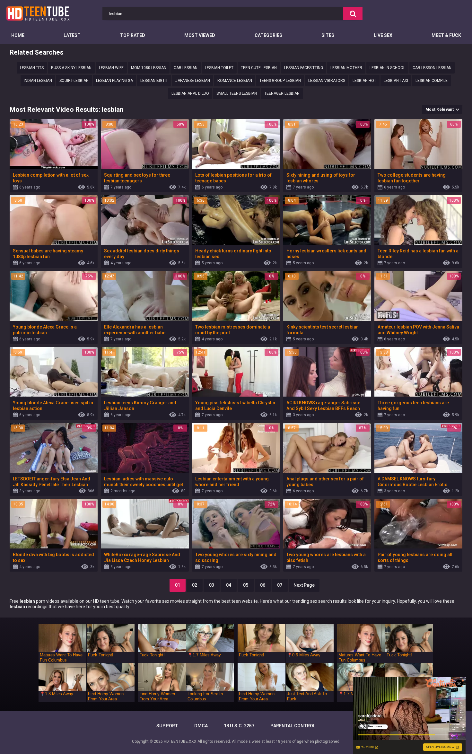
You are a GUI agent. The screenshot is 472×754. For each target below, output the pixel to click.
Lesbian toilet (219, 68)
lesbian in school (387, 68)
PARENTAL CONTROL (293, 725)
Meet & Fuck (446, 35)
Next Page (304, 585)
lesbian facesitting (303, 68)
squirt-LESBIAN (74, 80)
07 (279, 585)
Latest (72, 35)
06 (262, 585)
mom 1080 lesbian (148, 68)
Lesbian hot (364, 80)
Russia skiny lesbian (71, 68)
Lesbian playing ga (114, 80)
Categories (268, 35)
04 (228, 585)
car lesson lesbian (432, 68)
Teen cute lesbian (259, 68)
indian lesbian (38, 80)
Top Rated (132, 35)
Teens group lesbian (280, 80)
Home (17, 35)
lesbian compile (431, 80)
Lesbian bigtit (154, 80)
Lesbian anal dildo (190, 93)
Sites (327, 35)
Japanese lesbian (192, 80)
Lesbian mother (346, 68)
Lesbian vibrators (326, 80)
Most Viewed (199, 35)
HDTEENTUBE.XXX (180, 741)
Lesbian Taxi (396, 80)
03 (211, 585)
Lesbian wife (111, 68)
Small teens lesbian (236, 93)
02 (194, 585)
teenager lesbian (282, 93)
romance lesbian (234, 80)
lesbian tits (32, 68)
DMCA (201, 725)
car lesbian (185, 68)
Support (167, 725)
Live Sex (383, 35)
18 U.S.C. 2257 (239, 725)
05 (245, 585)
